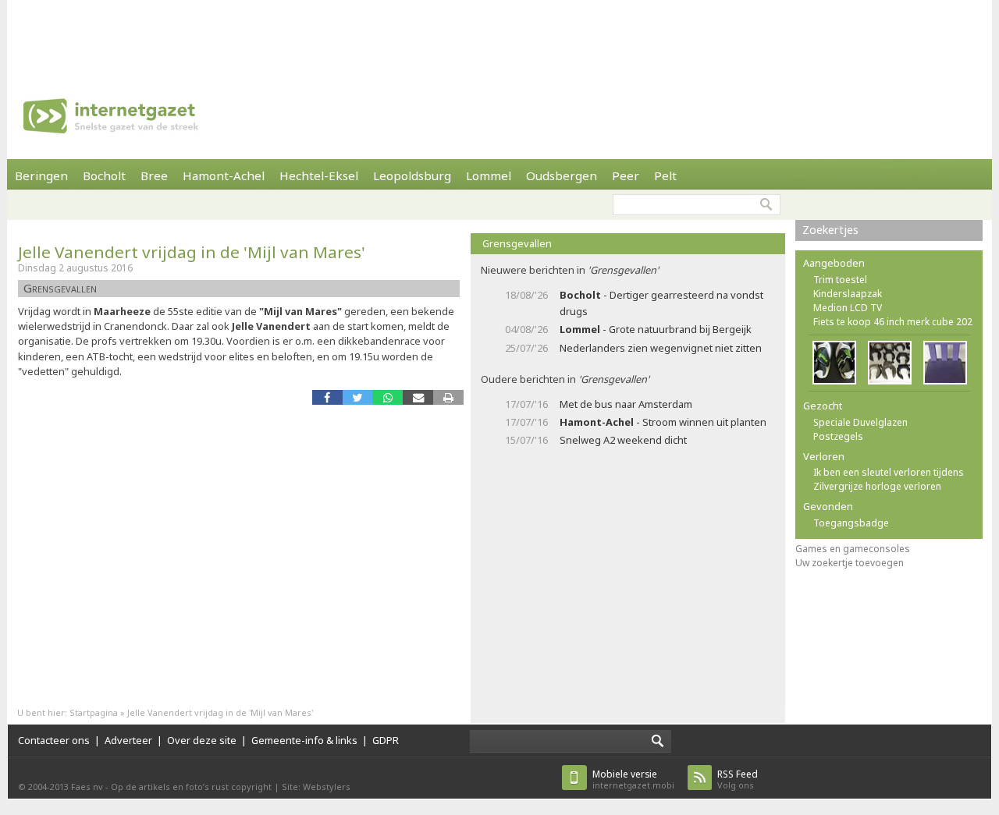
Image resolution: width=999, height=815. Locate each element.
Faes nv (87, 786)
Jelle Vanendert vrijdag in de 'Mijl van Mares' (191, 252)
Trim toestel (840, 279)
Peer (625, 175)
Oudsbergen (561, 175)
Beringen (41, 175)
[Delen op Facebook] (327, 397)
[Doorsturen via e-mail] (418, 397)
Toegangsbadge (851, 523)
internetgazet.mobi (633, 779)
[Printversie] (448, 397)
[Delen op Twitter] (358, 397)
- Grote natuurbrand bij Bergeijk (656, 329)
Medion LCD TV (847, 307)
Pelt (665, 175)
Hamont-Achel (224, 175)
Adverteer (128, 740)
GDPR (385, 740)
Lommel (488, 175)
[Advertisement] (499, 35)
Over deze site (201, 740)
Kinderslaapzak (847, 293)
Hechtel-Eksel (318, 175)
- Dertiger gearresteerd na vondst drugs (661, 303)
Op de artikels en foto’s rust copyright (191, 786)
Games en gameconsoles (852, 548)
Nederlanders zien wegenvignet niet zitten (661, 348)
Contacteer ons (54, 740)
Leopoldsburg (412, 175)
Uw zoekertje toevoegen (849, 562)
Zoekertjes (830, 229)
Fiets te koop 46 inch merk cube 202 (892, 321)
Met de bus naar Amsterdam (626, 404)
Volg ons (737, 779)
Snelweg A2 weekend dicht (623, 440)
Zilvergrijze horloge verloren (877, 486)
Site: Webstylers (316, 786)
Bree (154, 175)
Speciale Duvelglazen (860, 422)
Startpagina (93, 712)
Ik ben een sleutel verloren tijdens (888, 472)
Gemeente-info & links (304, 740)
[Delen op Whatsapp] (387, 397)
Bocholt (104, 175)
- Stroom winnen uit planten (663, 422)
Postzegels (838, 436)
